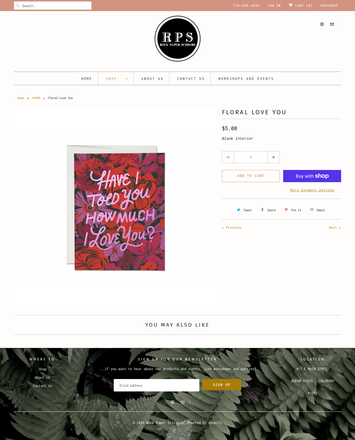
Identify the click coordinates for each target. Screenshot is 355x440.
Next (334, 227)
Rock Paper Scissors (164, 422)
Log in (274, 5)
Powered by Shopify (204, 422)
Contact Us (191, 78)
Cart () (303, 5)
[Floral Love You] (115, 209)
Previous (233, 227)
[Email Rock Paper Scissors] (332, 24)
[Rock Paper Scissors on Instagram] (322, 24)
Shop (114, 78)
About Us (152, 78)
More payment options (312, 190)
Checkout (329, 5)
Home (86, 78)
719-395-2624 (246, 5)
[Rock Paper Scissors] (177, 40)
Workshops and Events (246, 78)
